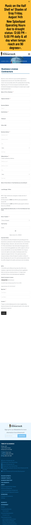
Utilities (3, 498)
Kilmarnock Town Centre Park (10, 462)
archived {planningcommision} (9, 519)
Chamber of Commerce (7, 496)
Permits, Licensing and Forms (9, 522)
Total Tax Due (4, 223)
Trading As (3, 118)
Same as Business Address (8, 158)
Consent (3, 301)
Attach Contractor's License (7, 277)
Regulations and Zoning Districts (10, 523)
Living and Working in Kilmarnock (9, 490)
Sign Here (3, 289)
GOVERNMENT (4, 504)
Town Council (5, 511)
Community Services (6, 509)
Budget (3, 506)
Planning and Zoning (6, 517)
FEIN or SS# (3, 125)
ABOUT (3, 484)
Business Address (5, 132)
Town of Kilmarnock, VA (8, 460)
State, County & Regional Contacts (9, 492)
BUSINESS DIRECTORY (6, 480)
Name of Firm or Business (7, 92)
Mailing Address (5, 156)
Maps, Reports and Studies (8, 520)
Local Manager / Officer (6, 189)
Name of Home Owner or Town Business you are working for (14, 182)
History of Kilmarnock (6, 488)
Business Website (5, 105)
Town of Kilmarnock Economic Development (14, 471)
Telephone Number (5, 98)
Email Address (4, 112)
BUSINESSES (4, 494)
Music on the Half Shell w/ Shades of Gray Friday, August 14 (15, 11)
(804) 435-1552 (9, 454)
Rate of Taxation (5, 216)
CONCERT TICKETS (6, 478)
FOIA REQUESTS (5, 482)
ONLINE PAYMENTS (6, 476)
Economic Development (7, 513)
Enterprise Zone (6, 515)
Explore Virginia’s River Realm (8, 486)
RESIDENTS (4, 502)
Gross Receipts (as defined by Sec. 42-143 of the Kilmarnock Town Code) (15, 209)
